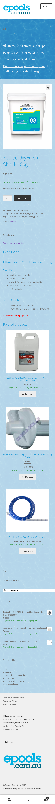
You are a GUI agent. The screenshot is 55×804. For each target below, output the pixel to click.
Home (12, 46)
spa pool (20, 216)
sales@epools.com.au (12, 684)
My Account (9, 799)
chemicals (12, 216)
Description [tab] (8, 235)
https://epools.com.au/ (13, 716)
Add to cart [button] (27, 394)
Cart (42, 797)
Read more (27, 551)
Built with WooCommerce (29, 788)
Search (27, 799)
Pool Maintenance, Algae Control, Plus (27, 213)
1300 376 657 (28, 719)
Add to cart (22, 198)
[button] (48, 87)
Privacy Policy (9, 788)
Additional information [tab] (13, 243)
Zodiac (13, 221)
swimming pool (31, 216)
